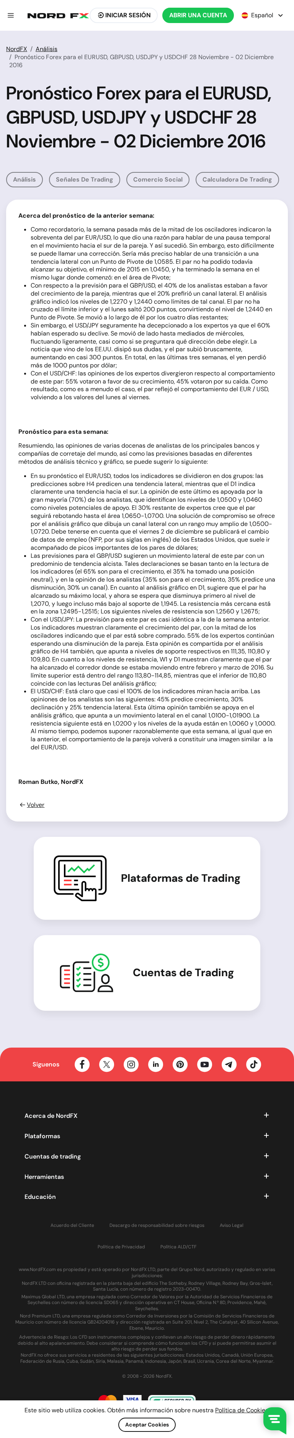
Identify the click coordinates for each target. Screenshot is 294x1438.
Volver (35, 805)
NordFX (16, 49)
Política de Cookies (241, 1410)
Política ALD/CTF (178, 1247)
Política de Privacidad (121, 1247)
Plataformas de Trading (181, 878)
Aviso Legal (231, 1225)
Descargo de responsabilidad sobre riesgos (156, 1225)
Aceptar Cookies (147, 1424)
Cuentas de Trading (183, 973)
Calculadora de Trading (237, 179)
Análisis (46, 49)
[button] (10, 15)
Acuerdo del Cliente (72, 1225)
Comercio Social (158, 179)
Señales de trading (84, 179)
